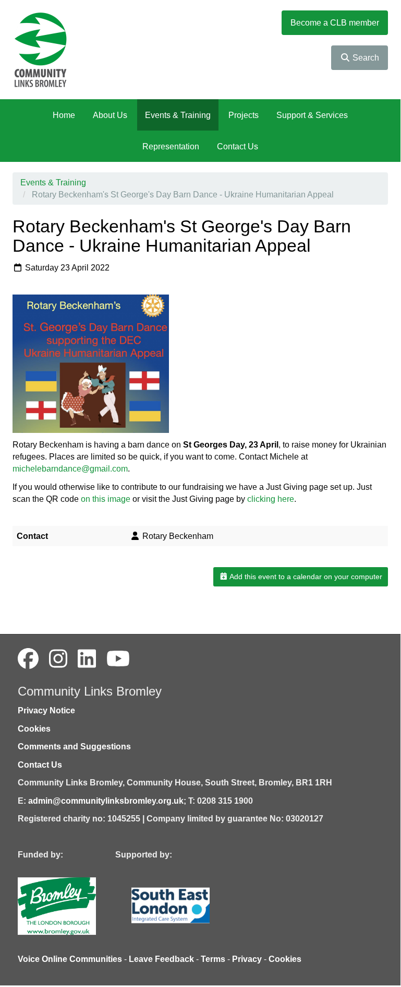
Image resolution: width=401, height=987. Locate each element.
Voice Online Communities (70, 959)
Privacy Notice (46, 710)
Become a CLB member (334, 22)
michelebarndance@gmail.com (70, 468)
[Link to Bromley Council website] (72, 905)
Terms (213, 959)
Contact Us (237, 146)
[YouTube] (118, 659)
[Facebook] (28, 659)
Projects (243, 115)
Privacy (247, 959)
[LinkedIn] (87, 659)
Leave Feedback (161, 959)
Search (364, 57)
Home (64, 115)
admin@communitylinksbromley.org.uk (106, 800)
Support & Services (312, 115)
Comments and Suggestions (74, 746)
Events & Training (178, 115)
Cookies (34, 728)
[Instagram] (58, 659)
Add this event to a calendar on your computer (305, 576)
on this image (105, 499)
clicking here (270, 499)
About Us (110, 115)
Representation (170, 146)
